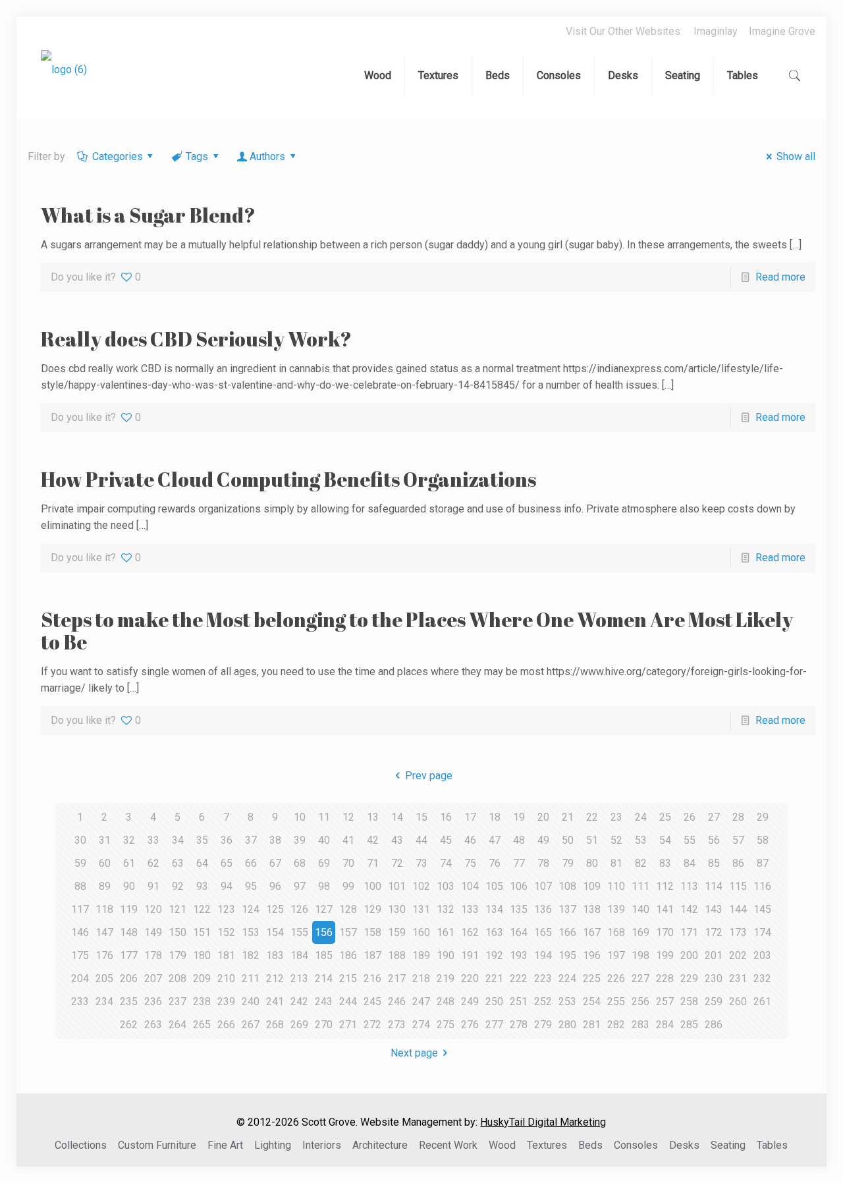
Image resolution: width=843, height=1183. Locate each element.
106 (519, 886)
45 (446, 840)
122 (202, 909)
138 (592, 909)
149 (153, 932)
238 (202, 1001)
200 (689, 955)
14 (397, 817)
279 (543, 1024)
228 (665, 978)
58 (763, 840)
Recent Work (448, 1145)
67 (275, 863)
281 (592, 1024)
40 (324, 840)
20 (543, 817)
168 (616, 932)
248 (445, 1001)
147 (104, 932)
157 (348, 932)
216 (372, 978)
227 (640, 978)
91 (153, 886)
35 (202, 840)
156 (324, 932)
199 (665, 955)
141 (665, 909)
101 (397, 886)
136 (543, 909)
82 (641, 863)
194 (543, 955)
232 (762, 978)
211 (250, 978)
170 (665, 932)
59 (80, 863)
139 (616, 909)
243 (324, 1001)
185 (324, 955)
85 (714, 863)
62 (153, 863)
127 (324, 909)
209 (202, 978)
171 (689, 932)
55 (689, 840)
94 (226, 886)
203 (762, 955)
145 (762, 909)
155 (299, 932)
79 (568, 863)
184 (299, 955)
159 (397, 932)
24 (641, 817)
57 (738, 840)
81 (616, 863)
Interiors (321, 1145)
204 (80, 978)
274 (421, 1024)
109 (592, 886)
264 (177, 1024)
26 (689, 817)
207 (153, 978)
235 (129, 1001)
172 (713, 932)
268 (275, 1024)
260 (738, 1001)
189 (421, 955)
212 (275, 978)
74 (446, 863)
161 (445, 932)
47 (495, 840)
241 (275, 1001)
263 (153, 1024)
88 (80, 886)
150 (177, 932)
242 (299, 1001)
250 (494, 1001)
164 (519, 932)
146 (80, 932)
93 (202, 886)
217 (397, 978)
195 (567, 955)
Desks (684, 1145)
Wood (502, 1145)
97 (300, 886)
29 (763, 817)
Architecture (380, 1145)
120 (153, 909)
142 (689, 909)
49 (543, 840)
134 (494, 909)
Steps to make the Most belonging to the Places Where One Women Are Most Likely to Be (417, 630)
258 (689, 1001)
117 (80, 909)
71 (373, 863)
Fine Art (225, 1145)
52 (616, 840)
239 (226, 1001)
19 (519, 817)
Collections (81, 1145)
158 (372, 932)
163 (494, 932)
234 (104, 1001)
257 (665, 1001)
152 (226, 932)
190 (445, 955)
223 (543, 978)
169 (640, 932)
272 (372, 1024)
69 (324, 863)
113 (689, 886)
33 (153, 840)
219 (445, 978)
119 (129, 909)
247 (421, 1001)
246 (397, 1001)
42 (373, 840)
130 (397, 909)
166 (567, 932)
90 (129, 886)
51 (592, 840)
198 (640, 955)
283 (640, 1024)
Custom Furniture (157, 1145)
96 (275, 886)
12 (348, 817)
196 (592, 955)
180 (202, 955)
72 (397, 863)
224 (567, 978)
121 (177, 909)
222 (519, 978)
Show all (795, 156)
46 (470, 840)
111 (640, 886)
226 (616, 978)
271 (348, 1024)
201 (713, 955)
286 (713, 1024)
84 (689, 863)
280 (567, 1024)
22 (592, 817)
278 (519, 1024)
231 (738, 978)
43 (397, 840)
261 (762, 1001)
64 (202, 863)
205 (104, 978)
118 (104, 909)
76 (495, 863)
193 (519, 955)
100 (372, 886)
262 (129, 1024)
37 (251, 840)
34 (178, 840)
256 (640, 1001)
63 (178, 863)
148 (129, 932)
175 (80, 955)
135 (519, 909)
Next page (414, 1053)
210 (226, 978)
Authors (267, 156)
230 (713, 978)
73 (421, 863)
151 (202, 932)
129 (372, 909)
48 (519, 840)
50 (568, 840)
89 (105, 886)
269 (299, 1024)
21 (568, 817)
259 (713, 1001)
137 (567, 909)
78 (543, 863)
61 (129, 863)
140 (640, 909)
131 (421, 909)
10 (300, 817)
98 (324, 886)
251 (519, 1001)
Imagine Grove (782, 31)
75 (470, 863)
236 (153, 1001)
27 (714, 817)
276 (470, 1024)
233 (80, 1001)
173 (738, 932)
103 (445, 886)
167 (592, 932)
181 (226, 955)
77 (519, 863)
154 (275, 932)
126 (299, 909)
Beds (590, 1145)
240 (250, 1001)
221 (494, 978)
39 (300, 840)
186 (348, 955)
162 (470, 932)
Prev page (428, 775)
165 (543, 932)
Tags (197, 156)
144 (738, 909)
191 (470, 955)
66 (251, 863)
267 (250, 1024)
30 (80, 840)
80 (592, 863)
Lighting (272, 1145)
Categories (117, 156)
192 (494, 955)
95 (251, 886)
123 (226, 909)
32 (129, 840)
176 (104, 955)
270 (324, 1024)
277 (494, 1024)
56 (714, 840)
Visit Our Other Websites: (624, 31)
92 (178, 886)
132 (445, 909)
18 (495, 817)
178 (153, 955)
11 (324, 817)
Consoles (636, 1145)
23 (616, 817)
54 (665, 840)
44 (421, 840)
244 (348, 1001)
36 (226, 840)
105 (494, 886)
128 (348, 909)
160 (421, 932)
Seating (728, 1145)
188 (397, 955)
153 (250, 932)
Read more (780, 277)
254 (592, 1001)
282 (616, 1024)
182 (250, 955)
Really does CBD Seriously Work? (196, 338)
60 (105, 863)
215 (348, 978)
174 (762, 932)
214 (324, 978)
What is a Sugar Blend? (148, 215)
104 (470, 886)
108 (567, 886)
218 (421, 978)
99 (348, 886)
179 (177, 955)
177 (129, 955)
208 (177, 978)
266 (226, 1024)
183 (275, 955)
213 (299, 978)
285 (689, 1024)
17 (470, 817)
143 (713, 909)
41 (348, 840)
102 (421, 886)
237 (177, 1001)
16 (446, 817)
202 (738, 955)
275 (445, 1024)
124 (250, 909)
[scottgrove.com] (64, 79)
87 (763, 863)
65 (226, 863)
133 (470, 909)
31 (105, 840)
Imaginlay (715, 31)
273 (397, 1024)
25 (665, 817)
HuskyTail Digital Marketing (543, 1122)
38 (275, 840)
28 (738, 817)
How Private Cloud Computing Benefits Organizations (288, 479)
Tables (772, 1145)
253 (567, 1001)
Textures (547, 1145)
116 (762, 886)
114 (713, 886)
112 (665, 886)
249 (470, 1001)
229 (689, 978)
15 (421, 817)
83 (665, 863)
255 (616, 1001)
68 (300, 863)
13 (373, 817)
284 (665, 1024)
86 (738, 863)
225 (592, 978)
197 (616, 955)
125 (275, 909)
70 (348, 863)
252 (543, 1001)
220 (470, 978)
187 (372, 955)
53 (641, 840)
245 (372, 1001)
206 (129, 978)
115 (738, 886)
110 (616, 886)
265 (202, 1024)
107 (543, 886)
